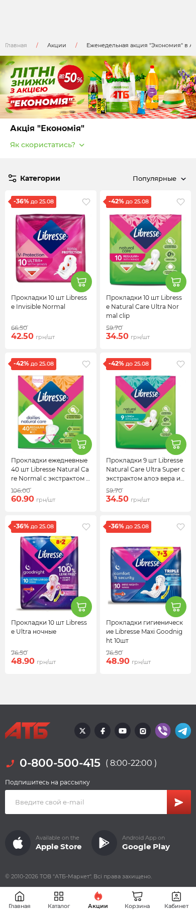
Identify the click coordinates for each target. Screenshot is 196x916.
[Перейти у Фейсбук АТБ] (102, 731)
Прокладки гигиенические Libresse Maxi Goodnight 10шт (144, 631)
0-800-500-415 (60, 763)
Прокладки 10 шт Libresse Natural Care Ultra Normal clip (144, 306)
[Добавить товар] (81, 281)
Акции (56, 45)
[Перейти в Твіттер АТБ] (82, 731)
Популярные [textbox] (154, 178)
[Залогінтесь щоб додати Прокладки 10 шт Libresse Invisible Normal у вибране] (86, 202)
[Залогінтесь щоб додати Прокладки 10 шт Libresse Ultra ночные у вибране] (86, 527)
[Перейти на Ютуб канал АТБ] (123, 731)
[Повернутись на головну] (27, 730)
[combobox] (157, 178)
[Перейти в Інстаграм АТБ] (143, 731)
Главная (16, 45)
